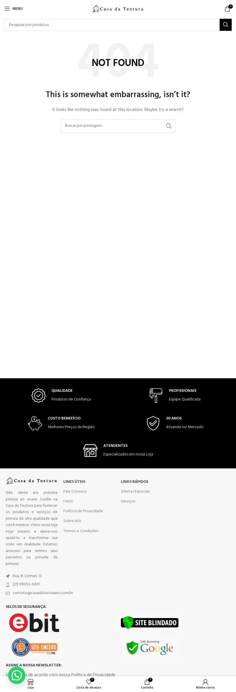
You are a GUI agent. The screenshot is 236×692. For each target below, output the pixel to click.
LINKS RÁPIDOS (134, 482)
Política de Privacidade (83, 511)
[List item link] (32, 576)
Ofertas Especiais (135, 491)
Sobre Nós (72, 521)
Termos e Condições (80, 531)
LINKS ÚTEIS (74, 482)
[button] (16, 675)
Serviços (128, 501)
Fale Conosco (75, 491)
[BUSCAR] (226, 25)
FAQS (68, 501)
